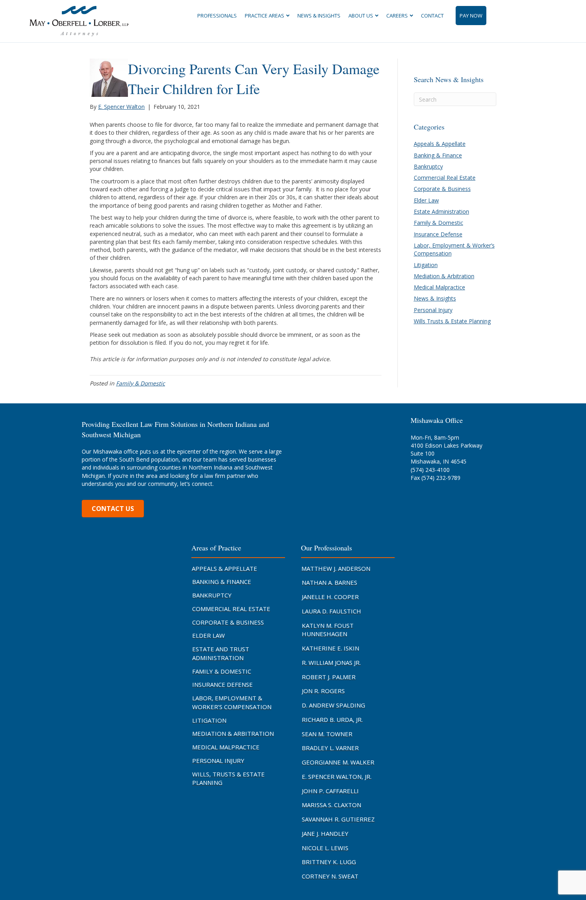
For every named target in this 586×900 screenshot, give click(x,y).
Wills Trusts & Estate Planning (452, 321)
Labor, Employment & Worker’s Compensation (231, 702)
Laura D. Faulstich (331, 611)
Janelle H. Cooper (330, 597)
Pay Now (471, 15)
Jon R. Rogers (323, 691)
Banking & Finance (438, 155)
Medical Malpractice (439, 287)
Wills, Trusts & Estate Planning (228, 778)
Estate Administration (441, 211)
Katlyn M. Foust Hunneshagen (328, 629)
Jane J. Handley (325, 833)
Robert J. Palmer (329, 677)
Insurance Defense (438, 234)
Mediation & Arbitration (444, 276)
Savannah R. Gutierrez (338, 819)
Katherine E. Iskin (330, 648)
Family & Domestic (140, 383)
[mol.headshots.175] (109, 77)
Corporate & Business (442, 189)
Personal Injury (433, 310)
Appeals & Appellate (440, 143)
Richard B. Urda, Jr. (332, 719)
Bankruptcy (428, 166)
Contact (432, 15)
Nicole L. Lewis (325, 848)
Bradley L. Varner (330, 748)
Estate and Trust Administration (220, 653)
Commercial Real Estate (445, 177)
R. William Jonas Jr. (331, 662)
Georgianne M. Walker (338, 762)
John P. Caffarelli (330, 791)
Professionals (217, 15)
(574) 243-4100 (430, 470)
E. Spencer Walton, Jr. (337, 776)
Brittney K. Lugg (329, 862)
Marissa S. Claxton (331, 805)
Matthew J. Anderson (335, 568)
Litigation (426, 265)
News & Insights (318, 15)
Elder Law (426, 200)
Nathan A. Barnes (329, 582)
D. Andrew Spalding (333, 705)
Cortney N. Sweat (330, 876)
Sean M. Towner (327, 734)
